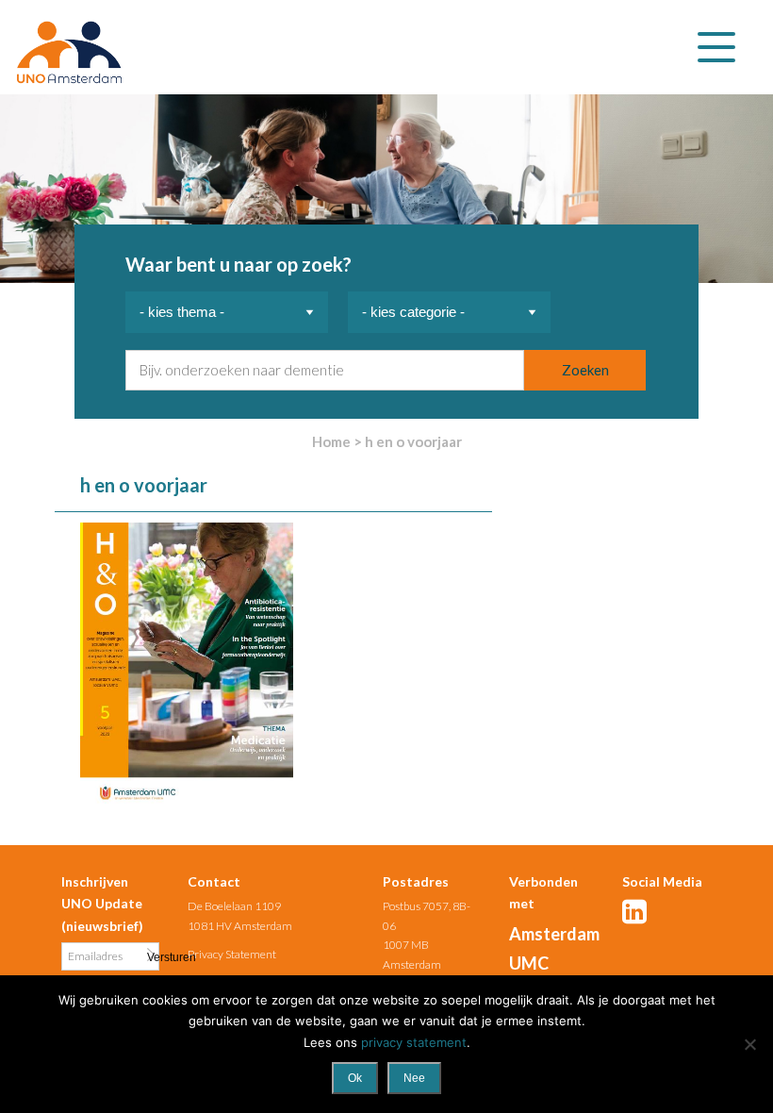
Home (331, 441)
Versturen (151, 956)
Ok (355, 1078)
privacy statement (414, 1042)
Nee (414, 1078)
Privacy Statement (232, 954)
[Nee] (749, 1044)
